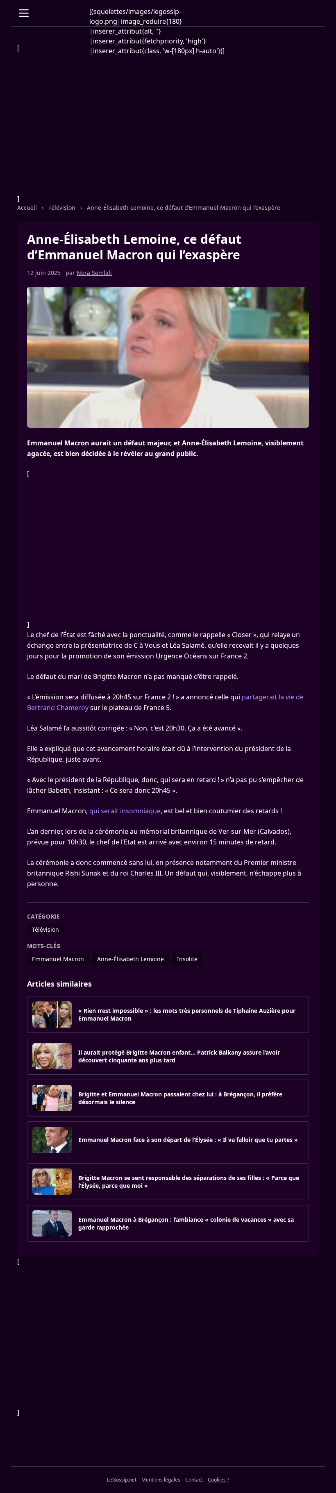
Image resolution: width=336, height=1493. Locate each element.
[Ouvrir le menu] (23, 13)
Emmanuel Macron (58, 959)
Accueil (27, 207)
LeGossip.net (121, 1479)
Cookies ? (218, 1480)
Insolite (187, 959)
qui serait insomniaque (125, 810)
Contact (194, 1479)
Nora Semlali (94, 273)
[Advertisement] (168, 123)
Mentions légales (160, 1479)
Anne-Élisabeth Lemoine (130, 959)
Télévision (61, 207)
